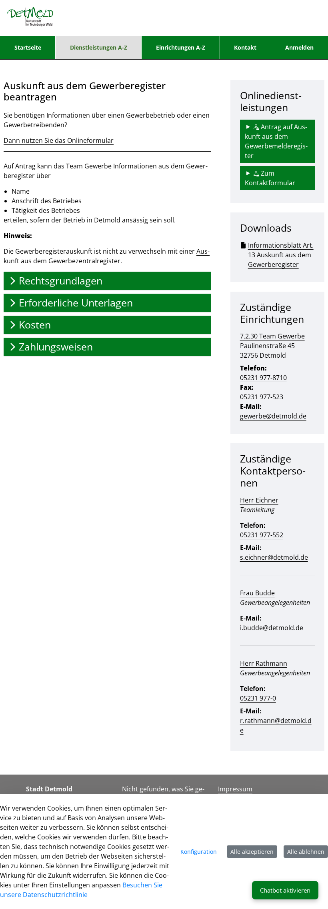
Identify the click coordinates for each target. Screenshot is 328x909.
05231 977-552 (261, 535)
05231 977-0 (258, 698)
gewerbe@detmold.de (273, 416)
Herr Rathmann (263, 663)
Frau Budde (257, 593)
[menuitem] (27, 47)
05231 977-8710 (263, 377)
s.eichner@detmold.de (274, 557)
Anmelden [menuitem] (299, 47)
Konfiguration (198, 851)
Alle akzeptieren (252, 851)
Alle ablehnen (305, 851)
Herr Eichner (259, 500)
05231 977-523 (261, 396)
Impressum (235, 789)
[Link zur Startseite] (30, 18)
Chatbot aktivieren (285, 890)
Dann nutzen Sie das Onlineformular (59, 140)
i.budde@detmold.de (271, 627)
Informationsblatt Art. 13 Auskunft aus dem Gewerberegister (281, 255)
